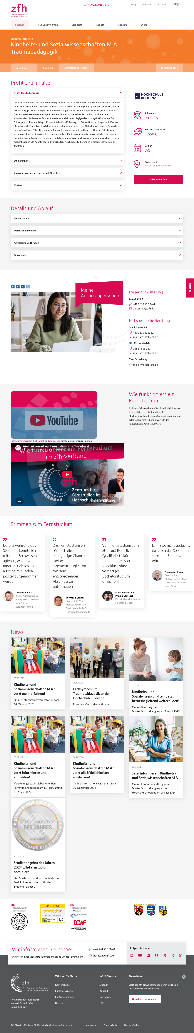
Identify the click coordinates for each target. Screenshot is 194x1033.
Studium (103, 984)
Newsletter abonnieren (145, 999)
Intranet (161, 4)
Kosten (18, 185)
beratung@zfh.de (103, 955)
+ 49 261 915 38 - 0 (104, 949)
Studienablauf (21, 218)
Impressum (90, 1025)
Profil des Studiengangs (26, 92)
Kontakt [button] (122, 24)
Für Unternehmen (64, 996)
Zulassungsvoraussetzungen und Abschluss (37, 172)
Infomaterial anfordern (76, 67)
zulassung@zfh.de (143, 308)
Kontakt (103, 990)
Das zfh (59, 1002)
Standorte (77, 24)
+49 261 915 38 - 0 (98, 4)
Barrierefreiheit (132, 1025)
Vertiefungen (23, 67)
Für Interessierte (64, 990)
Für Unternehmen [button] (48, 24)
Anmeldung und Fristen (26, 242)
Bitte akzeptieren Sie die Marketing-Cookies (34, 440)
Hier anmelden (169, 67)
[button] (13, 286)
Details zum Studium (25, 230)
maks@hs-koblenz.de (145, 336)
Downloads (147, 4)
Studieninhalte (22, 160)
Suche (144, 24)
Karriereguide (62, 984)
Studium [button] (19, 24)
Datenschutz (110, 1025)
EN (179, 4)
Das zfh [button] (100, 24)
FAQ (133, 4)
